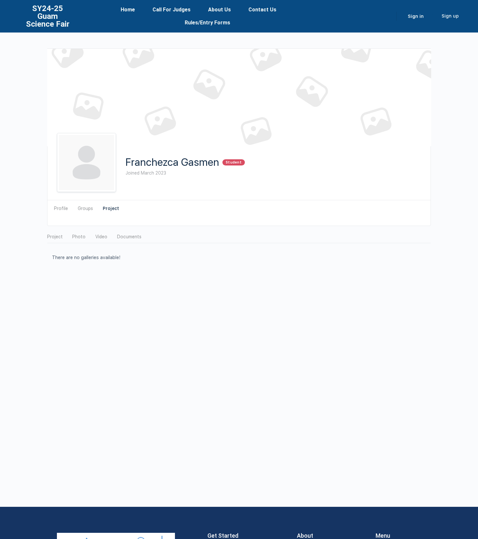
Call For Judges (172, 10)
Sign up (450, 16)
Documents (129, 236)
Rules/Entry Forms (207, 23)
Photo (79, 236)
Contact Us (262, 10)
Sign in (416, 16)
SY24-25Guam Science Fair (48, 16)
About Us (219, 10)
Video (101, 236)
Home (128, 10)
